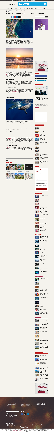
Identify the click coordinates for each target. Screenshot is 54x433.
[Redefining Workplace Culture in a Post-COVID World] (37, 230)
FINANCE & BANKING (12, 8)
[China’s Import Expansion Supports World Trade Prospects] (37, 359)
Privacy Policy (28, 0)
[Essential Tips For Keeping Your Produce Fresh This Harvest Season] (19, 167)
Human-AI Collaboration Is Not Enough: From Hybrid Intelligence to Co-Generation (44, 241)
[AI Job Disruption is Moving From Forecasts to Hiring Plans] (37, 132)
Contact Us (25, 0)
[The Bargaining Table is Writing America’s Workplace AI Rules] (37, 128)
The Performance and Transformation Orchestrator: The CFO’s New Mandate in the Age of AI (41, 98)
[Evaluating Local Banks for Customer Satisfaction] (37, 309)
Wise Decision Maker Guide (38, 402)
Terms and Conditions (32, 0)
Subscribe (19, 0)
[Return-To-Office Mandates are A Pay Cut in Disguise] (37, 158)
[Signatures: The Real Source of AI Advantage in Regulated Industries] (37, 283)
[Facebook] (11, 17)
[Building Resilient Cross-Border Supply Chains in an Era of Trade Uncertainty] (37, 237)
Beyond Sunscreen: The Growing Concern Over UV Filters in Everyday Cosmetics (29, 180)
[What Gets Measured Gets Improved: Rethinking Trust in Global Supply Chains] (37, 249)
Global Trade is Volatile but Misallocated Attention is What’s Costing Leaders (44, 368)
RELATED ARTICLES (8, 162)
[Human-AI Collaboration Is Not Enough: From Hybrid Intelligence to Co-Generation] (37, 241)
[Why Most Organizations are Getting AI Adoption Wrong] (37, 135)
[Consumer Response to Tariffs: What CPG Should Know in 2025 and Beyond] (37, 375)
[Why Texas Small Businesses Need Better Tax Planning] (37, 343)
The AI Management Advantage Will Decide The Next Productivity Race (44, 154)
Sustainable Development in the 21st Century (41, 408)
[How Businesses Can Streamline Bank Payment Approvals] (37, 328)
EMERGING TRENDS (16, 8)
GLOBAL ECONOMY (8, 8)
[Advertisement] (41, 117)
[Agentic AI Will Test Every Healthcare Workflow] (37, 139)
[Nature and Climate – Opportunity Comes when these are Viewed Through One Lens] (37, 219)
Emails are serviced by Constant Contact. (41, 186)
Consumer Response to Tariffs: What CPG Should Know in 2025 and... (44, 375)
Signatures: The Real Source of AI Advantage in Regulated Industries (44, 283)
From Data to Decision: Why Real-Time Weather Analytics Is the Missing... (44, 215)
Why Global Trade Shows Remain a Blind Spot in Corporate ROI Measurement (44, 306)
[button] (47, 0)
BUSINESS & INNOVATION (31, 8)
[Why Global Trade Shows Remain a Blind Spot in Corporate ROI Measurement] (37, 306)
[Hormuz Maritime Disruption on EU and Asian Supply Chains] (37, 356)
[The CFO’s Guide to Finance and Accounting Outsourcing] (37, 302)
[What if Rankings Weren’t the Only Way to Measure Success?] (37, 204)
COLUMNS (40, 7)
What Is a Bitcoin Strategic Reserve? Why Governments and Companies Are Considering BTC (44, 340)
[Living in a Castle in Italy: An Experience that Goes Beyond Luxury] (19, 176)
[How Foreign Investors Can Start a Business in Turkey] (37, 294)
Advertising (22, 0)
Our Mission (12, 0)
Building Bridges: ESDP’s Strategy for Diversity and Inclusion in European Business (44, 223)
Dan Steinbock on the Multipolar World (40, 403)
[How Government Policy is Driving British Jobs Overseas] (37, 260)
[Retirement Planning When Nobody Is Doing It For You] (37, 332)
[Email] (19, 17)
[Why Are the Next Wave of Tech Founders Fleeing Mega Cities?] (37, 298)
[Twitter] (13, 17)
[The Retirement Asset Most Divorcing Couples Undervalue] (37, 336)
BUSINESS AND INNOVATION (39, 276)
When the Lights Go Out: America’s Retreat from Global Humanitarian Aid (43, 208)
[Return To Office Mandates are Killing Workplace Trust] (37, 143)
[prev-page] (6, 182)
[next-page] (7, 182)
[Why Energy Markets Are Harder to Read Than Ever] (37, 196)
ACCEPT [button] (27, 431)
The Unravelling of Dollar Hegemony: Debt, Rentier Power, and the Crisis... (44, 264)
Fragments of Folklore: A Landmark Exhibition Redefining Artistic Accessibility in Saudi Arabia (10, 180)
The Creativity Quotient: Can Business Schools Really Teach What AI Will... (44, 200)
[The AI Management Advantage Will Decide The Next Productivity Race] (37, 154)
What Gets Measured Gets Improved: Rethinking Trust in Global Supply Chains (43, 249)
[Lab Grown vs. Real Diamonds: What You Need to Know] (29, 167)
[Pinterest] (15, 17)
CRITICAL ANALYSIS (20, 8)
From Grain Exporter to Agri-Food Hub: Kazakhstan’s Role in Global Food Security (44, 347)
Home (6, 0)
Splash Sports (9, 138)
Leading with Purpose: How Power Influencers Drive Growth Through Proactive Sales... (44, 211)
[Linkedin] (17, 17)
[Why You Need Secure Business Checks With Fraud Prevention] (37, 290)
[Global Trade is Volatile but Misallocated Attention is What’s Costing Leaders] (37, 368)
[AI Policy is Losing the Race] (37, 151)
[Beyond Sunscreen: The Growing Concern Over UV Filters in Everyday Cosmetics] (29, 176)
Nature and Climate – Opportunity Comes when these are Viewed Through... (44, 219)
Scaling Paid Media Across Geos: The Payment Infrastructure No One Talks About (44, 279)
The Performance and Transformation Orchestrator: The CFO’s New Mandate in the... (44, 245)
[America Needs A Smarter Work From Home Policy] (37, 147)
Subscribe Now (42, 188)
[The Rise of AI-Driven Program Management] (37, 287)
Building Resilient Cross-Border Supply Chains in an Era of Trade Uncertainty (44, 237)
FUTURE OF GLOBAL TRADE (36, 8)
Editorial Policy (15, 0)
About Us (9, 0)
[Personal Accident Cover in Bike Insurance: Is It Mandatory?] (37, 320)
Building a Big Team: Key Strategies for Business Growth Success (44, 227)
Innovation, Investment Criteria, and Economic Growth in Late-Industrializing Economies (44, 272)
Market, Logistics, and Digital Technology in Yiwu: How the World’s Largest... (43, 371)
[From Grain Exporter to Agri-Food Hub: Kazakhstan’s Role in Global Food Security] (37, 347)
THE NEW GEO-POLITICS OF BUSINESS (25, 8)
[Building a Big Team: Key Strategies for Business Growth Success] (37, 226)
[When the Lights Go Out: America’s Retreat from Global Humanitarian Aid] (37, 207)
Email (37, 179)
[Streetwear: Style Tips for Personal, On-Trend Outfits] (10, 167)
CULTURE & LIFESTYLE (44, 8)
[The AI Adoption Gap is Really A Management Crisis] (37, 162)
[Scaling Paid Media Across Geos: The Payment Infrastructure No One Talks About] (37, 279)
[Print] (20, 17)
